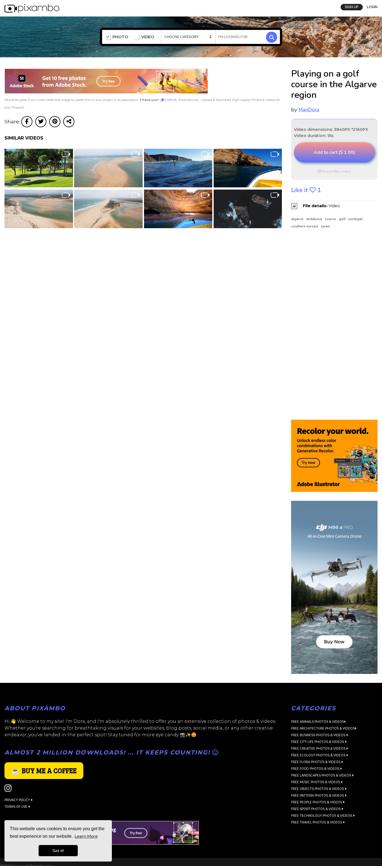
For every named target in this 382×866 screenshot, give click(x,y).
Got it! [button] (58, 850)
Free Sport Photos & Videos (316, 809)
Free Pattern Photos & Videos (318, 796)
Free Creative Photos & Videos (318, 749)
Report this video (336, 171)
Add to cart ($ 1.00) (334, 152)
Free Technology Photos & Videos (322, 816)
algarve (297, 219)
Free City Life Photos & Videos (318, 742)
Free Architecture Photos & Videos (323, 728)
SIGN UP (352, 6)
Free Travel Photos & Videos (317, 822)
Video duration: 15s (313, 135)
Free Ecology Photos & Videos (318, 755)
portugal (355, 219)
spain (325, 226)
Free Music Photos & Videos (316, 782)
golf (342, 219)
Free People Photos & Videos (317, 802)
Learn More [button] (86, 836)
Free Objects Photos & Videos (318, 789)
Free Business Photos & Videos (318, 735)
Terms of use (16, 807)
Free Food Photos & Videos (315, 769)
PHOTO (120, 37)
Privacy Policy (17, 800)
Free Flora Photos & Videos (316, 762)
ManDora (309, 109)
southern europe (304, 226)
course (330, 219)
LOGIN (372, 6)
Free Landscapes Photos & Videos (321, 775)
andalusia (314, 219)
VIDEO (147, 37)
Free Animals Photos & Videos (317, 722)
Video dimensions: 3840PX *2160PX (331, 129)
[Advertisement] (332, 325)
